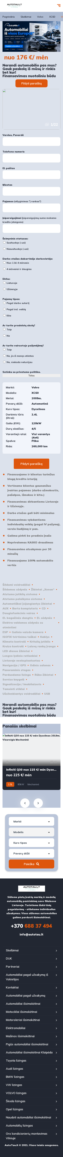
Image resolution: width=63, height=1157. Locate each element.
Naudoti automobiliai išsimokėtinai (28, 1117)
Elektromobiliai (15, 1028)
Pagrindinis (9, 16)
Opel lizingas (14, 1109)
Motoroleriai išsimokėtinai (23, 1020)
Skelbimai (26, 16)
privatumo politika (28, 371)
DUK (9, 958)
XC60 (52, 16)
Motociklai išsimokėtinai (21, 1011)
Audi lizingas (14, 1068)
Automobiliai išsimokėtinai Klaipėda (29, 1052)
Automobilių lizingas (19, 1125)
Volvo (40, 16)
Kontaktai (12, 987)
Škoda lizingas (15, 1101)
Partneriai (12, 966)
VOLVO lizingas (16, 1093)
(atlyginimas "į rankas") (22, 201)
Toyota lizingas (16, 1060)
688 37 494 (31, 926)
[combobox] (31, 821)
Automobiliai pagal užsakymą (25, 995)
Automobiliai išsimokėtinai (23, 1003)
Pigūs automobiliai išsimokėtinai (27, 1044)
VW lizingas (14, 1085)
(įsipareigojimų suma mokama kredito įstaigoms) (29, 220)
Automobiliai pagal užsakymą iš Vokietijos (27, 977)
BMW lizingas (15, 1076)
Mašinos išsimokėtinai (20, 1036)
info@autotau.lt (31, 934)
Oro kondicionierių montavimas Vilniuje (26, 1136)
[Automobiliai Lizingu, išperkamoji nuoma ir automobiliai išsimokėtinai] (14, 6)
